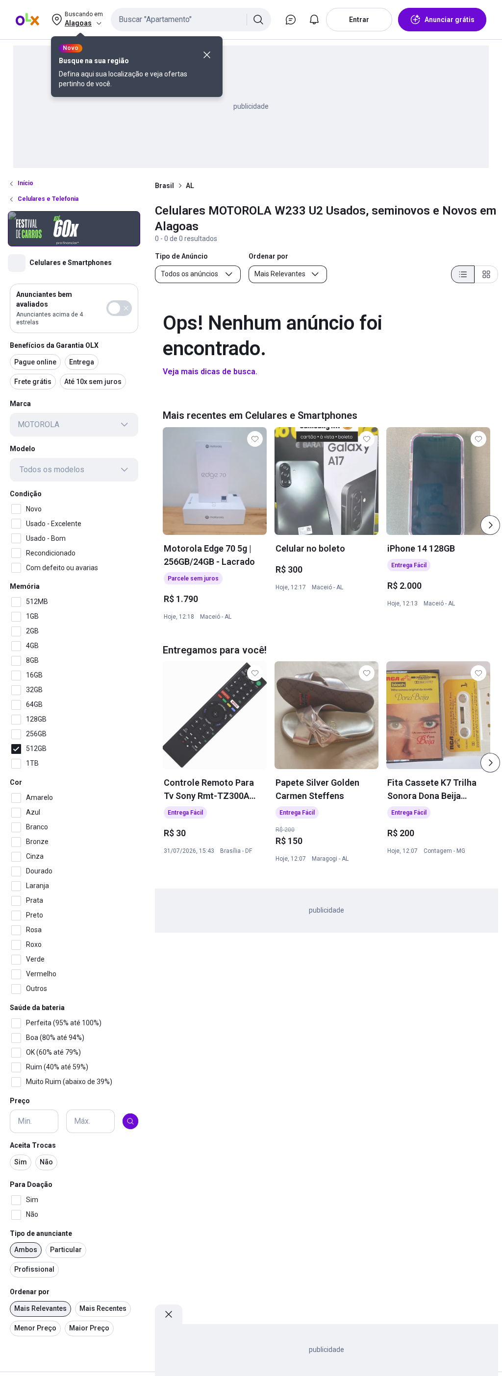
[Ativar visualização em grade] (486, 274)
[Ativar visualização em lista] (463, 274)
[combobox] (191, 19)
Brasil (164, 185)
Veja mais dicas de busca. (210, 371)
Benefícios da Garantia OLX (54, 345)
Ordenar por (30, 1292)
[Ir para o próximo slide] (490, 525)
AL (190, 185)
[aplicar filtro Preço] (130, 1121)
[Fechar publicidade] (168, 1314)
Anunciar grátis (450, 20)
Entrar (359, 20)
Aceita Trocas (33, 1145)
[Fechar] (207, 55)
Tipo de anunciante (41, 1233)
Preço (20, 1101)
